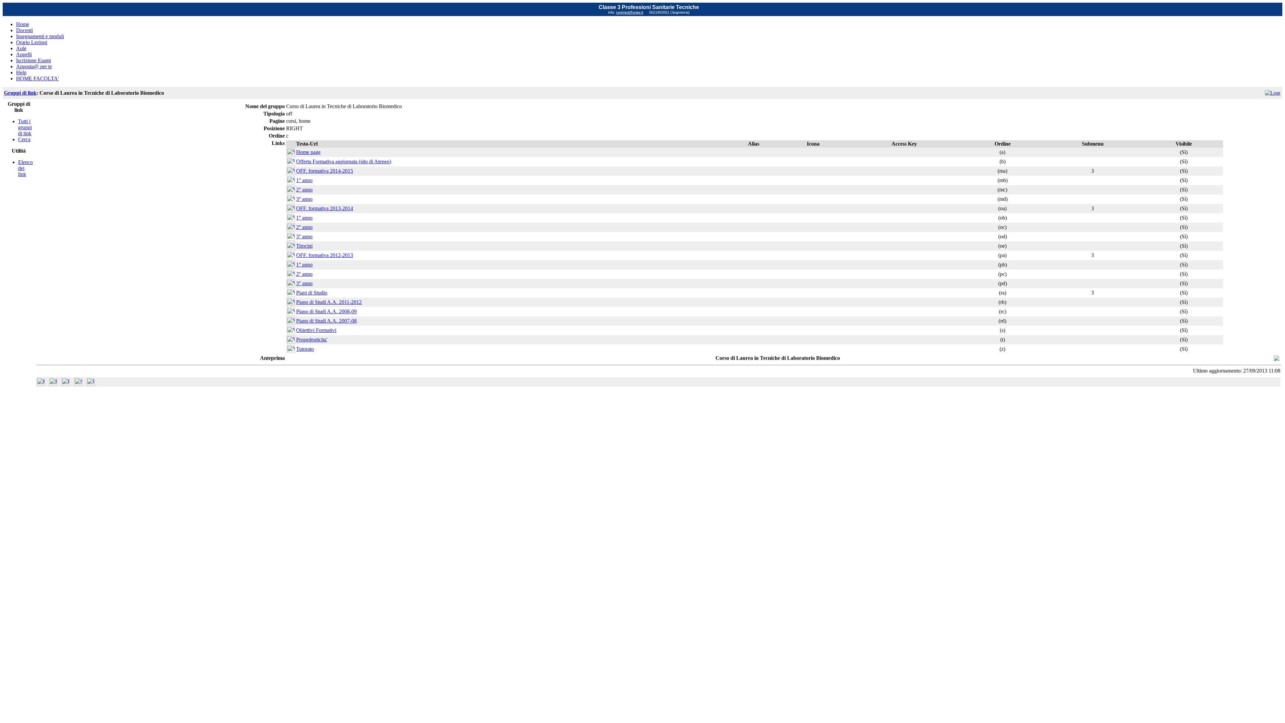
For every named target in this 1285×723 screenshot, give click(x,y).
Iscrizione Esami (33, 60)
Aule (21, 48)
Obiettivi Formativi (316, 330)
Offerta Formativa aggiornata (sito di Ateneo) (343, 161)
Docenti (24, 30)
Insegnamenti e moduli (40, 36)
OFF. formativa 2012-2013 (324, 255)
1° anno (304, 180)
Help (21, 72)
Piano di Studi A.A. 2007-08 (326, 321)
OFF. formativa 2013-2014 (324, 208)
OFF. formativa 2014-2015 (324, 171)
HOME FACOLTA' (37, 78)
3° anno (304, 199)
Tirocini (304, 246)
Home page (308, 152)
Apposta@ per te (34, 66)
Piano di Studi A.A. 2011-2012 (329, 302)
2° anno (304, 189)
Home (22, 24)
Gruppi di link (20, 93)
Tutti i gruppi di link (25, 127)
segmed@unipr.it (629, 12)
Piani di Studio (311, 293)
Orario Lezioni (31, 42)
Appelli (24, 54)
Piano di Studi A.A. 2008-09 (326, 311)
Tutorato (305, 349)
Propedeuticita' (311, 339)
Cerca (24, 139)
